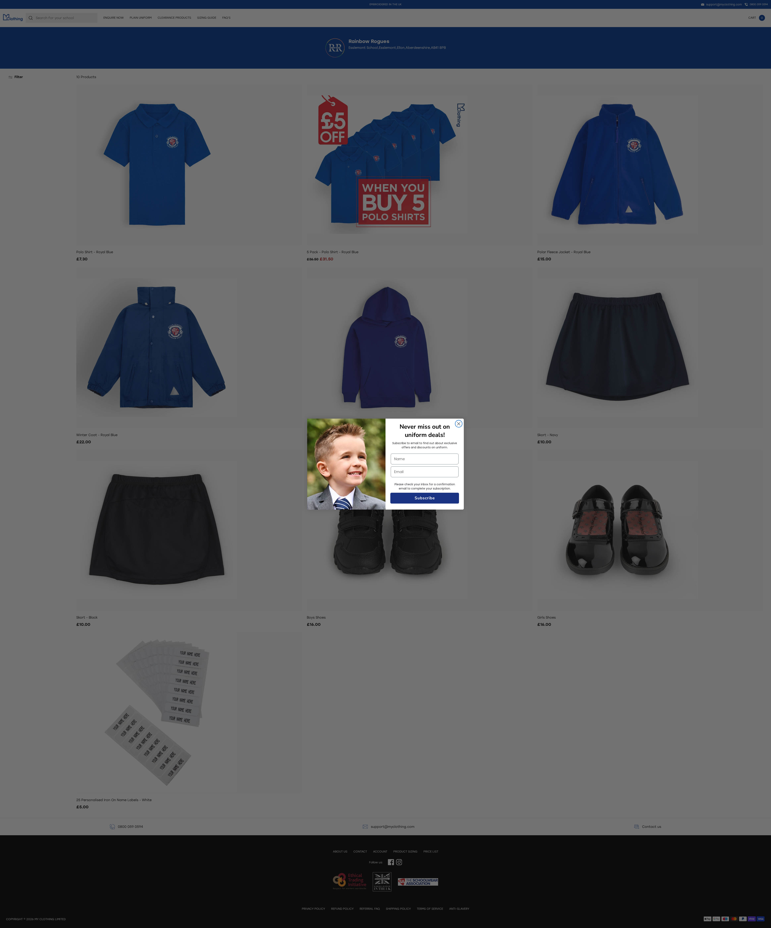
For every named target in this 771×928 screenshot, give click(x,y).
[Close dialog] (458, 423)
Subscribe (425, 498)
